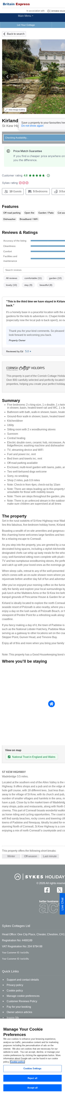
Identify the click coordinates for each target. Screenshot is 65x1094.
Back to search (15, 33)
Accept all (32, 1087)
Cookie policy (17, 1062)
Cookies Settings (32, 1068)
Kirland (10, 120)
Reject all (32, 1078)
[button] (7, 76)
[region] (32, 1056)
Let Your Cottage (26, 25)
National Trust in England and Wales (33, 756)
